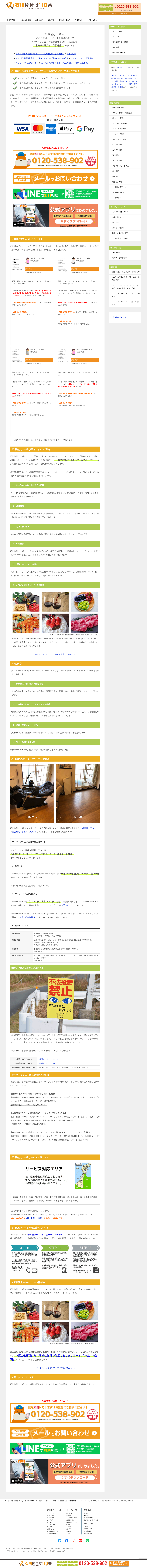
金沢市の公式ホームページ (48, 1059)
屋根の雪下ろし (120, 187)
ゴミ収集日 (116, 252)
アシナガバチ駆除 (121, 123)
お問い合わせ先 (81, 63)
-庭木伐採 (68, 1529)
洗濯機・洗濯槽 (117, 87)
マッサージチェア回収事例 (27, 63)
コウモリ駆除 (117, 161)
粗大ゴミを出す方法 (119, 258)
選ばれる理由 (26, 20)
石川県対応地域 (47, 63)
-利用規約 (86, 1515)
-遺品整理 (68, 1515)
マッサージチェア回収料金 (82, 58)
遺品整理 (115, 47)
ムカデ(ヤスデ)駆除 (119, 139)
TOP (45, 1501)
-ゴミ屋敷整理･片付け (71, 1517)
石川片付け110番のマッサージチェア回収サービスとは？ (40, 54)
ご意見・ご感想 (64, 20)
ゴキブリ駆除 (117, 150)
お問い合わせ (92, 20)
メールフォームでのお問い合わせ (120, 13)
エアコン (126, 75)
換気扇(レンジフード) (125, 78)
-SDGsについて (88, 1528)
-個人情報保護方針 (88, 1517)
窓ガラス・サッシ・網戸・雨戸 (126, 84)
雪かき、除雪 (117, 182)
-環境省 (86, 1526)
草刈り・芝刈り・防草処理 (122, 113)
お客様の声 (39, 20)
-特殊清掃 (68, 1524)
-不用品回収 (69, 1513)
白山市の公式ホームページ (48, 1063)
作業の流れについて (119, 217)
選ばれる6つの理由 (60, 58)
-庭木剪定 (68, 1531)
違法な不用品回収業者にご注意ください (33, 58)
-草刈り (68, 1533)
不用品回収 (116, 36)
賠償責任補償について (53, 1531)
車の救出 (118, 198)
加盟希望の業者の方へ (119, 317)
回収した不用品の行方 (120, 233)
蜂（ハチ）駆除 (118, 118)
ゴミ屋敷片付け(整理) (120, 42)
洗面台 (121, 81)
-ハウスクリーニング (71, 1522)
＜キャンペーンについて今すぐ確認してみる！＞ (55, 654)
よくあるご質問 (118, 228)
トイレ (128, 81)
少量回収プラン (87, 828)
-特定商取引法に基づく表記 (91, 1520)
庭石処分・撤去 (118, 107)
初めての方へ (12, 20)
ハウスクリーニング (122, 67)
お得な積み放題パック (29, 917)
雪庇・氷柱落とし (121, 192)
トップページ (50, 1513)
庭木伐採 (115, 171)
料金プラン (79, 20)
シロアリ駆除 (117, 145)
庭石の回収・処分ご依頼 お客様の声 (126, 272)
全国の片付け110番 (33, 1218)
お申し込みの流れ (64, 63)
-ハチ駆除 (68, 1526)
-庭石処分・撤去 (70, 1520)
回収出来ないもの (121, 238)
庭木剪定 (115, 176)
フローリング (116, 75)
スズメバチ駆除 (120, 129)
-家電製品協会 (87, 1531)
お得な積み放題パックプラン (24, 832)
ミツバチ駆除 (119, 134)
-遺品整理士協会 (88, 1533)
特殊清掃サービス (118, 52)
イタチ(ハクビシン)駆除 (121, 166)
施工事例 (51, 20)
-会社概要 (86, 1513)
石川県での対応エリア (120, 212)
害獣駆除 (115, 155)
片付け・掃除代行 (118, 31)
